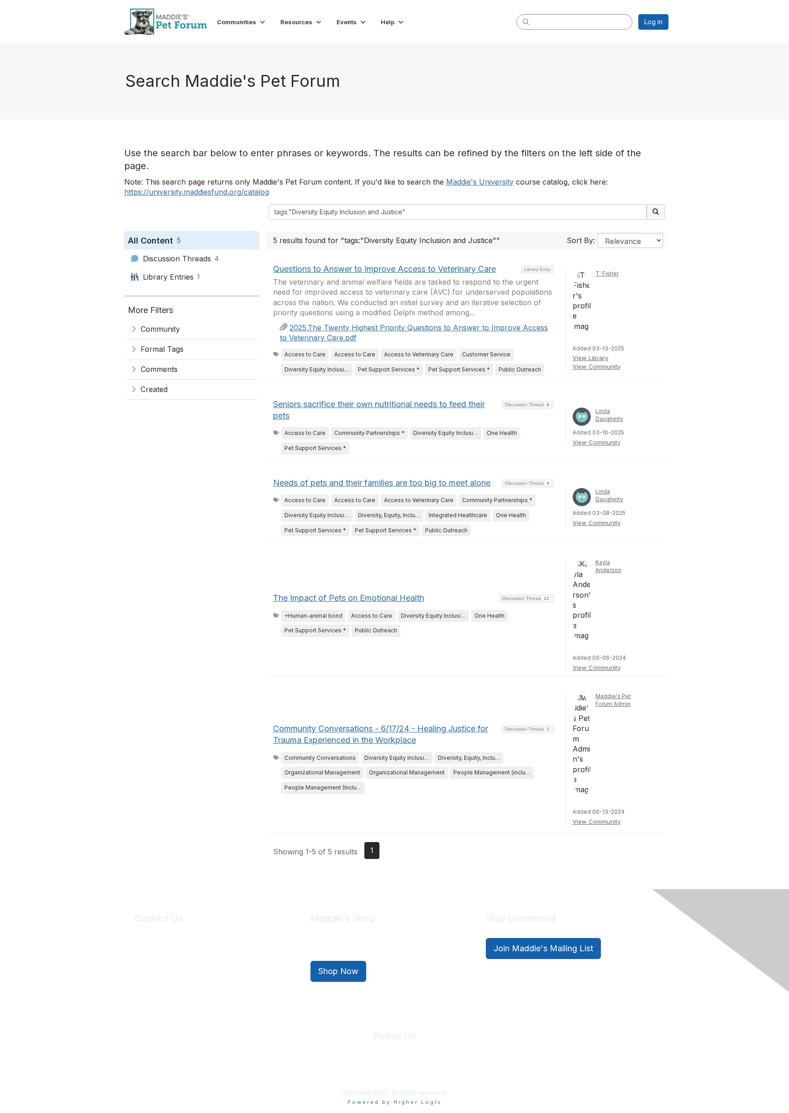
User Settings (461, 1071)
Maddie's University (480, 181)
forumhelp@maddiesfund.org (199, 965)
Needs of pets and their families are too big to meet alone (381, 483)
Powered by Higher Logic (394, 1102)
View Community (597, 366)
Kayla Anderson (608, 566)
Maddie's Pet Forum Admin (613, 700)
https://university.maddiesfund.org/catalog (196, 191)
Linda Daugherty (609, 415)
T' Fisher (607, 273)
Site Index (323, 1071)
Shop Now (338, 971)
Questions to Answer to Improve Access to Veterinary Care (384, 269)
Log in (653, 22)
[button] (242, 22)
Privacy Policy (367, 1071)
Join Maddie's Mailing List (543, 948)
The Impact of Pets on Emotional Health (348, 598)
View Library (590, 357)
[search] (526, 21)
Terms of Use (414, 1071)
